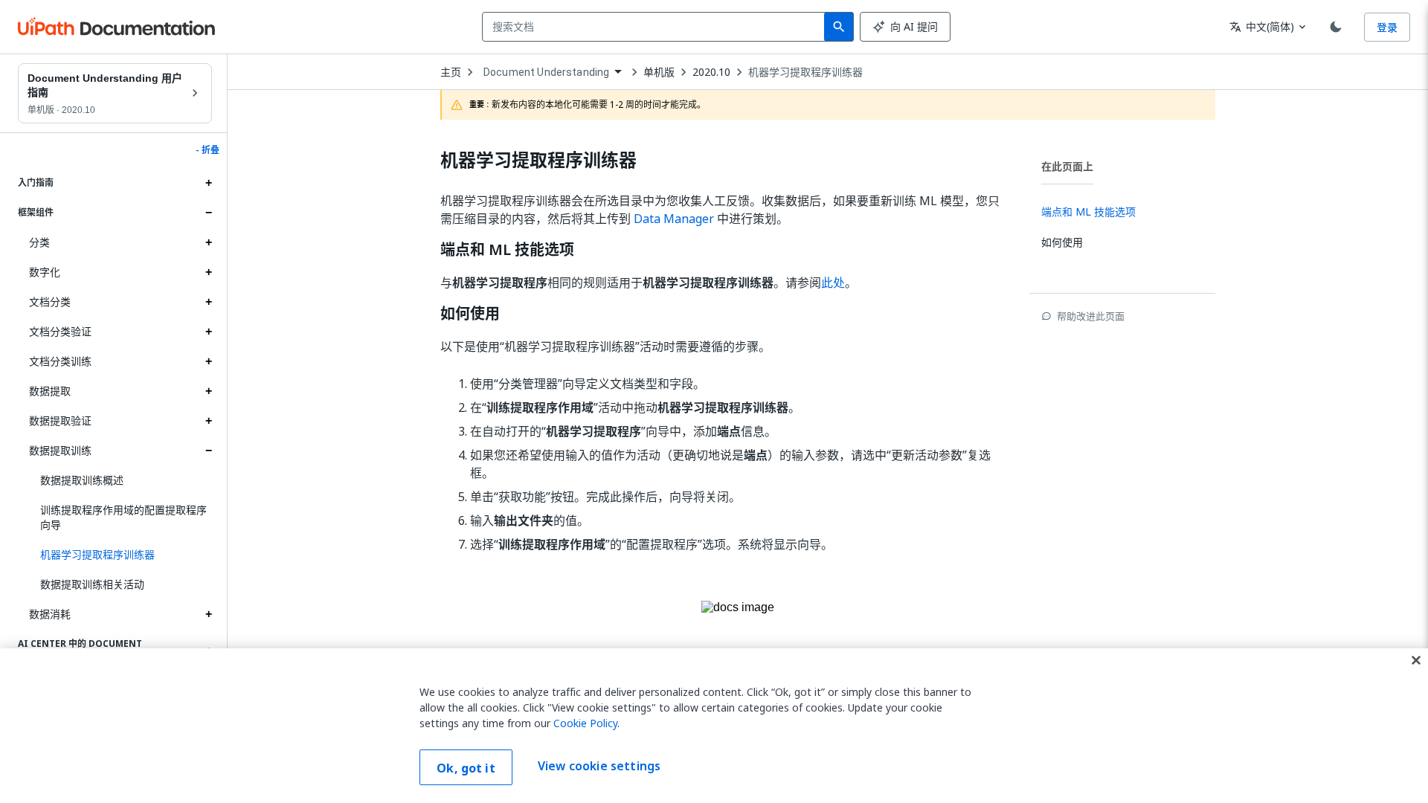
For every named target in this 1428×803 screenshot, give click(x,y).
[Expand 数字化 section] (208, 272)
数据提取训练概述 (81, 480)
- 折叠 (207, 150)
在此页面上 (1067, 166)
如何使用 (470, 313)
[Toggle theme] (1335, 26)
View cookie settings (599, 766)
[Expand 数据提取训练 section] (208, 450)
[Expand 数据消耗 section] (208, 614)
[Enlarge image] (737, 631)
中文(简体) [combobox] (1261, 26)
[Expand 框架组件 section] (208, 212)
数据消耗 (50, 614)
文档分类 (50, 301)
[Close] (1416, 660)
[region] (714, 725)
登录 (1387, 27)
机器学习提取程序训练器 (805, 72)
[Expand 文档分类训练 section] (208, 361)
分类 (39, 242)
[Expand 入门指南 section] (208, 183)
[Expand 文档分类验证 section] (208, 331)
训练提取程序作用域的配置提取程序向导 (123, 517)
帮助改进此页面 (1091, 316)
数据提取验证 (60, 420)
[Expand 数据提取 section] (208, 391)
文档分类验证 (60, 331)
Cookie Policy (585, 723)
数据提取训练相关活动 (92, 584)
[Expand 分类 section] (208, 242)
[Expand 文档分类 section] (208, 302)
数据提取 (50, 391)
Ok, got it (466, 768)
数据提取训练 (60, 450)
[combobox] (656, 26)
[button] (120, 555)
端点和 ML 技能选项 (507, 249)
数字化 (44, 272)
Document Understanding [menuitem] (546, 72)
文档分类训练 (60, 361)
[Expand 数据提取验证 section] (208, 421)
